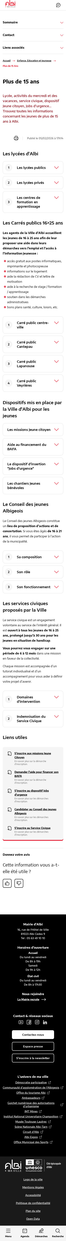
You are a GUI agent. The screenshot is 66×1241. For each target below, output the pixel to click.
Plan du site (33, 1210)
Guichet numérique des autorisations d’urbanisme (31, 1104)
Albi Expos (31, 1137)
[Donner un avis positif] (7, 883)
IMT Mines (31, 1111)
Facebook (29, 1022)
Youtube (21, 1022)
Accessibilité (33, 1195)
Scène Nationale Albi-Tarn (31, 1126)
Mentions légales (33, 1187)
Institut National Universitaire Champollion (31, 1116)
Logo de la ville (33, 1179)
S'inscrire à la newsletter (33, 1058)
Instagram (37, 1022)
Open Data (33, 1218)
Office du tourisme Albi (31, 1092)
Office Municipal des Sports (31, 1142)
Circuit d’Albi (31, 1131)
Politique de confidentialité (33, 1203)
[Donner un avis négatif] (18, 883)
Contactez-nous (58, 5)
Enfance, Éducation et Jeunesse (34, 60)
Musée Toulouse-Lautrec (31, 1121)
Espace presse (33, 1046)
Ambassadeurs (31, 1097)
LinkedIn (45, 1022)
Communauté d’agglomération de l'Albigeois (31, 1087)
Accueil (6, 60)
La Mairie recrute (28, 999)
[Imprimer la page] (16, 138)
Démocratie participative (31, 1082)
